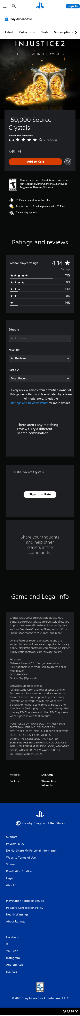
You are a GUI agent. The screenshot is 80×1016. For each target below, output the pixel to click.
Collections (27, 32)
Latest (9, 32)
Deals (44, 32)
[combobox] (40, 338)
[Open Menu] (4, 6)
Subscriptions (63, 32)
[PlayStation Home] (40, 6)
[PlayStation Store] (19, 19)
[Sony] (70, 1014)
